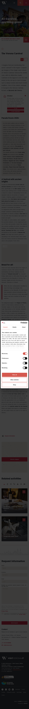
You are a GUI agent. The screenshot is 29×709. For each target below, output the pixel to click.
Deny (14, 384)
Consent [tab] (5, 327)
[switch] (25, 358)
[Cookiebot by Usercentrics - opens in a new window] (20, 323)
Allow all (14, 374)
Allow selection (14, 379)
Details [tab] (14, 327)
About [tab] (23, 327)
